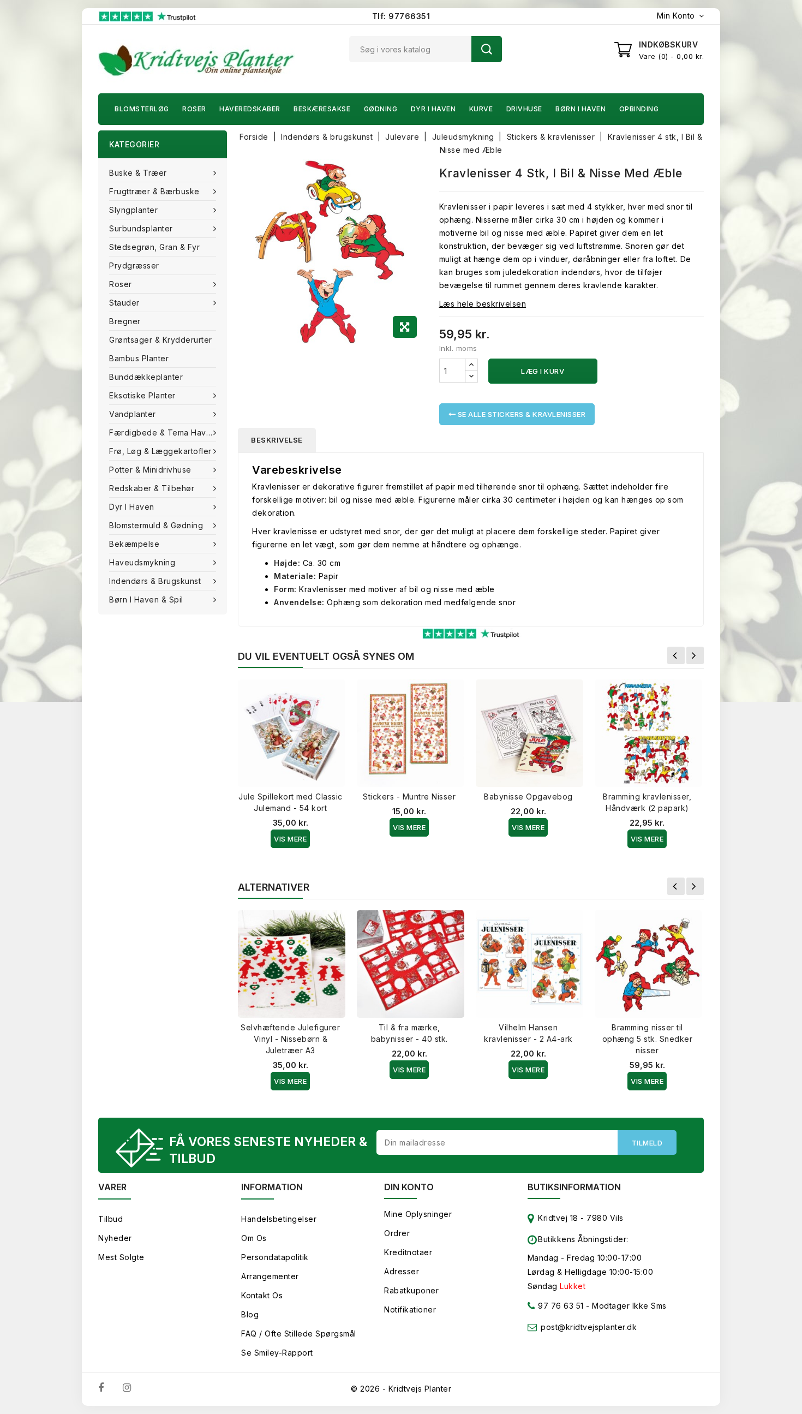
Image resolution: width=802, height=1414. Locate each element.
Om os (254, 1238)
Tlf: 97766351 (401, 16)
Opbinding (639, 109)
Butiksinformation (574, 1187)
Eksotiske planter (142, 395)
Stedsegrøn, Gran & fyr (154, 247)
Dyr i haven (433, 109)
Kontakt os (262, 1295)
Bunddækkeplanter (146, 376)
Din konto (409, 1187)
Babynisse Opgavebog (528, 796)
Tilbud (110, 1219)
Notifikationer (410, 1309)
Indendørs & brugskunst (155, 581)
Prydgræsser (134, 265)
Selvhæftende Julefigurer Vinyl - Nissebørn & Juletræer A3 (290, 1039)
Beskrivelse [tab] (277, 439)
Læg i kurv (542, 371)
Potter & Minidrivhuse (150, 469)
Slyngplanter (133, 209)
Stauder (124, 302)
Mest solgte (121, 1257)
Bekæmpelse (134, 543)
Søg (486, 49)
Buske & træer (138, 172)
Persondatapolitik (275, 1257)
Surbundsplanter (141, 228)
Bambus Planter (139, 358)
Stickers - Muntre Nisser (409, 796)
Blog (250, 1314)
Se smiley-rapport (277, 1352)
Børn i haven (580, 109)
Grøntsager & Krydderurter (160, 339)
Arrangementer (270, 1276)
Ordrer (397, 1233)
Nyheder (115, 1238)
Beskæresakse (322, 109)
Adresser (401, 1271)
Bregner (125, 321)
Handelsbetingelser (278, 1219)
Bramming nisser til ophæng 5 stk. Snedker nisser (647, 1039)
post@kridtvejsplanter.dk (589, 1327)
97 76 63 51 (560, 1305)
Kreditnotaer (408, 1252)
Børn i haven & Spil (146, 599)
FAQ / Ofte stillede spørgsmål (298, 1333)
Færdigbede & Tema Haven (162, 432)
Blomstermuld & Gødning (156, 525)
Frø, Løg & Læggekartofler (160, 451)
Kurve (481, 109)
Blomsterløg (142, 109)
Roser (194, 109)
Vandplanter (132, 414)
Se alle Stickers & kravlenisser (520, 414)
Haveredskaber (249, 109)
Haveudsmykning (142, 562)
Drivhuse (524, 109)
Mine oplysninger (418, 1214)
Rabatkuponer (411, 1290)
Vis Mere (290, 838)
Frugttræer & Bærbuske (154, 191)
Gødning (381, 109)
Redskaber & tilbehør (151, 488)
